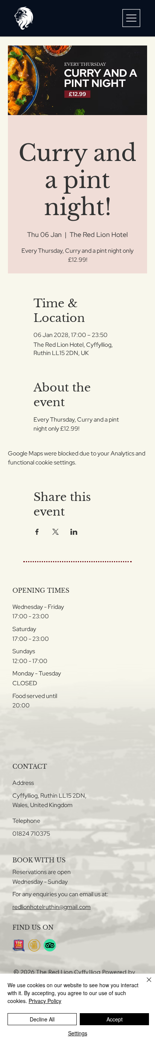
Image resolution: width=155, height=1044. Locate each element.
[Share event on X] (55, 532)
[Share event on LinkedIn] (74, 532)
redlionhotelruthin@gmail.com (51, 907)
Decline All (42, 1019)
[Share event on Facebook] (37, 532)
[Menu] (131, 18)
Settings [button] (77, 1033)
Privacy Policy (45, 1001)
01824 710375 (31, 834)
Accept (114, 1019)
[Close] (144, 984)
